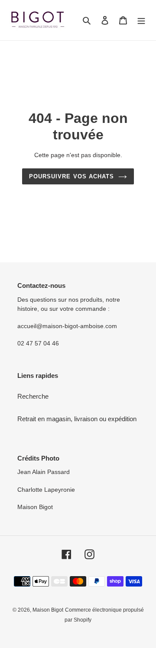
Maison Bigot (47, 610)
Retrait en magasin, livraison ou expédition (76, 418)
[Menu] (141, 20)
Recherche (33, 396)
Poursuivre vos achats (71, 176)
